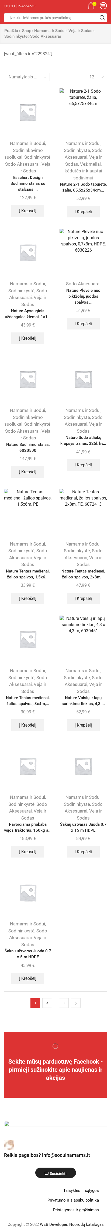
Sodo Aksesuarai (22, 164)
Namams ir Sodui (49, 30)
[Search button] (102, 17)
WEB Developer (53, 1224)
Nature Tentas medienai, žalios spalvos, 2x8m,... (83, 574)
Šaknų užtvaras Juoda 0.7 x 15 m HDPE (83, 827)
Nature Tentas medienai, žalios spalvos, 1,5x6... (28, 574)
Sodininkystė (15, 36)
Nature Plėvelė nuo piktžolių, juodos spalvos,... (83, 296)
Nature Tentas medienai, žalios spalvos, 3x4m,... (28, 700)
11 (63, 1003)
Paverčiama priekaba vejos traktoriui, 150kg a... (27, 827)
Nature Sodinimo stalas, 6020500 (28, 447)
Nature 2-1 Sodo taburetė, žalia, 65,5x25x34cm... (83, 187)
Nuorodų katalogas (86, 1224)
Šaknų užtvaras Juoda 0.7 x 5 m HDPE (28, 954)
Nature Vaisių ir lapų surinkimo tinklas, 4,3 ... (83, 700)
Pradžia (11, 30)
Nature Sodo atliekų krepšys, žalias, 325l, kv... (83, 440)
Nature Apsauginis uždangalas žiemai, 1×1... (28, 313)
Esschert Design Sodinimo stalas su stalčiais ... (28, 183)
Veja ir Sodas (80, 30)
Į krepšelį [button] (27, 210)
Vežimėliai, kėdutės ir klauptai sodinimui (83, 171)
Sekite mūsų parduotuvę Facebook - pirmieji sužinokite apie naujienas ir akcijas (55, 1069)
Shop (26, 30)
